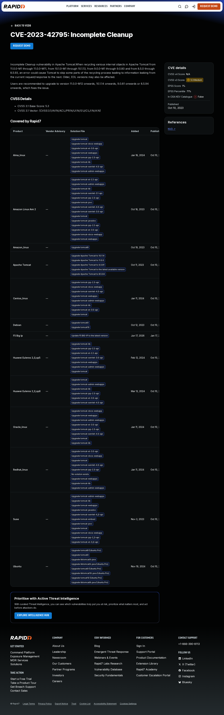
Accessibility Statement (105, 703)
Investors (58, 675)
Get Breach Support (23, 686)
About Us (58, 646)
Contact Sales (19, 690)
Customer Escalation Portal (153, 675)
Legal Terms (29, 703)
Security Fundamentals (108, 675)
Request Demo (209, 6)
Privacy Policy (45, 703)
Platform (72, 6)
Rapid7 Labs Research (108, 663)
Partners (116, 6)
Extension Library (147, 663)
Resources (101, 6)
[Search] (180, 6)
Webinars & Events (106, 657)
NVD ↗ (171, 128)
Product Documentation (151, 657)
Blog (97, 646)
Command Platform (22, 652)
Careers (57, 681)
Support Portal (145, 651)
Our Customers (61, 663)
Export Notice (61, 703)
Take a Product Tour (23, 682)
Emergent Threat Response (111, 651)
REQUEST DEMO (22, 46)
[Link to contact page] (187, 6)
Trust (73, 703)
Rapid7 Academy (146, 669)
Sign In (140, 646)
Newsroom (59, 657)
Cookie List (85, 703)
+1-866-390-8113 (189, 644)
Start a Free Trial (20, 679)
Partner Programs (63, 669)
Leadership (59, 651)
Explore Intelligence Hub (33, 615)
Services (86, 6)
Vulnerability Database (108, 669)
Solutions (16, 664)
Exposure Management (24, 656)
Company (129, 6)
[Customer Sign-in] (193, 6)
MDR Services (19, 660)
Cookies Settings (128, 703)
